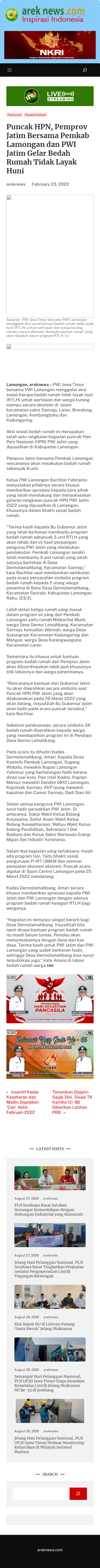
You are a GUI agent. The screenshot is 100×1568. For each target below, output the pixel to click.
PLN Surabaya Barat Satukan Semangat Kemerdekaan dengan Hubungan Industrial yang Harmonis (48, 1210)
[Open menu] (9, 70)
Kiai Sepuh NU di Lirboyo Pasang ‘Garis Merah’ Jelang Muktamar (44, 1326)
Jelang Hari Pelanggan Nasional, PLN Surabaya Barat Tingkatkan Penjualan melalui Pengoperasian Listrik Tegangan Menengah (49, 1269)
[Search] (78, 1494)
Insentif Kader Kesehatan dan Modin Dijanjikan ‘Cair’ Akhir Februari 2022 (22, 1102)
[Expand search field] (85, 70)
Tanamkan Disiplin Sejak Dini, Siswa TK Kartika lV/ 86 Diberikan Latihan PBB (72, 1102)
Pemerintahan (35, 115)
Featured (14, 115)
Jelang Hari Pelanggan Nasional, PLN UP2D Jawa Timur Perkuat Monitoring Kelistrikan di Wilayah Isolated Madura (49, 1445)
